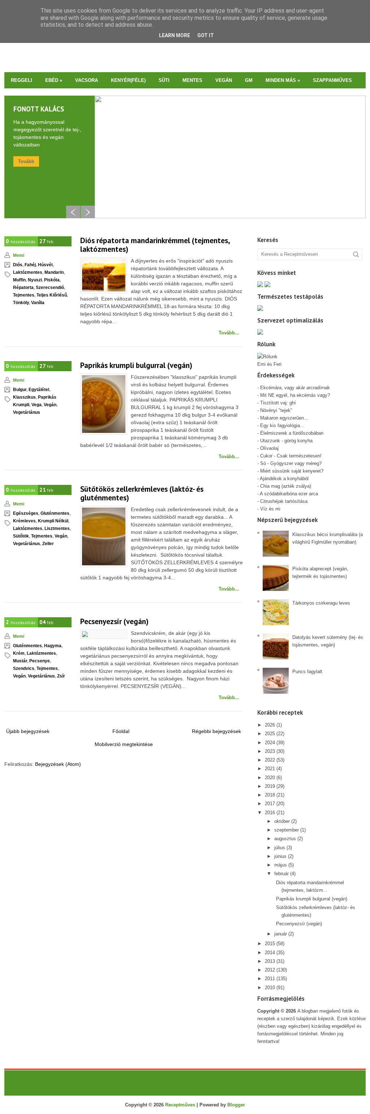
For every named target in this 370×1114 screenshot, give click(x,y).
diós (17, 264)
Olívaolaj (269, 448)
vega (36, 404)
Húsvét (45, 264)
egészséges (25, 513)
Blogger (236, 1105)
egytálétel (39, 389)
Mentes (192, 80)
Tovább (26, 161)
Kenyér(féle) (128, 80)
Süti (164, 80)
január (280, 934)
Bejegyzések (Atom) (58, 764)
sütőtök (21, 536)
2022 (270, 760)
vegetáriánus (26, 412)
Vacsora (86, 80)
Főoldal (120, 731)
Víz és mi (270, 509)
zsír (61, 676)
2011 (270, 978)
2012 (270, 970)
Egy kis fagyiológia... (282, 425)
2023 (270, 751)
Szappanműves (332, 80)
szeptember (286, 830)
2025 (270, 733)
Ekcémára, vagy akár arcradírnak (295, 387)
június (280, 856)
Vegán (223, 80)
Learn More (174, 35)
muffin (19, 279)
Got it (205, 35)
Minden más (283, 80)
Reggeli (21, 80)
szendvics (23, 668)
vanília (37, 302)
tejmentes (23, 295)
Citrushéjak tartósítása (283, 501)
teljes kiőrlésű (51, 295)
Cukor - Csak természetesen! (291, 456)
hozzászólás (20, 241)
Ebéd (53, 80)
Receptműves (180, 1105)
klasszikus (24, 397)
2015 (270, 943)
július (279, 847)
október (282, 821)
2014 (270, 952)
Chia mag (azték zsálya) (285, 486)
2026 (270, 725)
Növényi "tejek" (276, 410)
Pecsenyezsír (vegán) (114, 621)
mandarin (54, 272)
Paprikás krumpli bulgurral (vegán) (136, 365)
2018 (270, 795)
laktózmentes (27, 272)
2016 (270, 812)
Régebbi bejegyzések (216, 731)
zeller (48, 543)
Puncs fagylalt (307, 671)
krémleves (24, 520)
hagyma (52, 645)
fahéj (30, 264)
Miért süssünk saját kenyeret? (291, 471)
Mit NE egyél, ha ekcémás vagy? (295, 395)
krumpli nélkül (53, 520)
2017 (270, 803)
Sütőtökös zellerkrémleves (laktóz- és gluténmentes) (141, 493)
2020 (270, 777)
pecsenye (39, 660)
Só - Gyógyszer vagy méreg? (291, 463)
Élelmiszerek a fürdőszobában (291, 433)
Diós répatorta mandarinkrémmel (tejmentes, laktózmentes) (155, 245)
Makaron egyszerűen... (284, 418)
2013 (270, 961)
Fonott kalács (38, 109)
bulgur (19, 389)
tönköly (21, 302)
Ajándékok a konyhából (284, 478)
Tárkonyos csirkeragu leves (321, 603)
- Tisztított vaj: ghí (276, 402)
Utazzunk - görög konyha (286, 440)
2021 (270, 768)
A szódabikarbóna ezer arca (289, 493)
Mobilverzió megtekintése (124, 744)
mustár (20, 660)
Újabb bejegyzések (28, 731)
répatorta (23, 287)
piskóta (52, 279)
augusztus (285, 838)
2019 (270, 786)
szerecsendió (50, 287)
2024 (270, 742)
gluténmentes (54, 513)
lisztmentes (57, 528)
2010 (270, 987)
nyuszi (35, 279)
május (280, 865)
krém (19, 653)
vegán (50, 404)
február (281, 873)
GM (249, 80)
